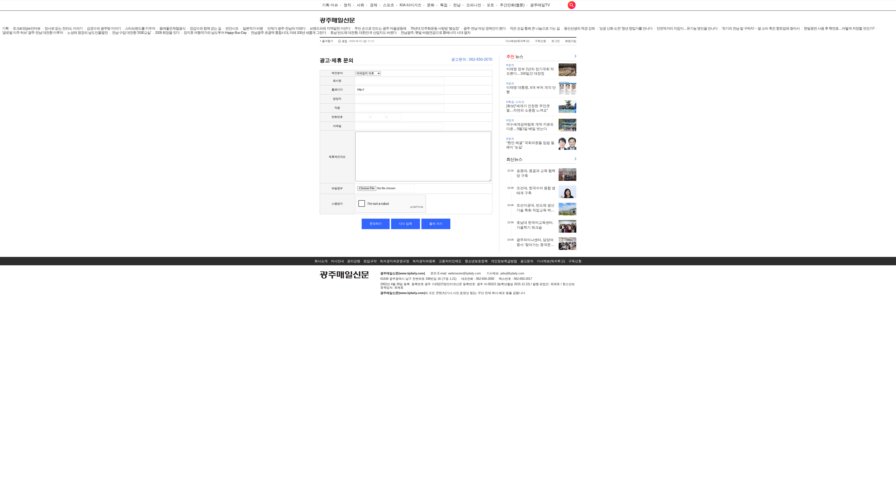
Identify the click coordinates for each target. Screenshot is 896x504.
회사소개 (321, 261)
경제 (373, 5)
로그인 (555, 41)
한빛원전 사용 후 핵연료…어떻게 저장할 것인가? (839, 28)
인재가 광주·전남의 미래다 (286, 28)
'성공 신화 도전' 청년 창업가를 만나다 (625, 28)
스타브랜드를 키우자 (140, 28)
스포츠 (388, 5)
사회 (360, 5)
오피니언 (473, 5)
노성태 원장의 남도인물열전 (87, 33)
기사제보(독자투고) (517, 41)
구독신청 (540, 41)
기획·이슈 (330, 5)
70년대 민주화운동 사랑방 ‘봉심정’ (434, 28)
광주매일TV (540, 5)
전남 (457, 5)
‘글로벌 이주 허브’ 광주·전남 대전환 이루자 (32, 33)
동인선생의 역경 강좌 (579, 28)
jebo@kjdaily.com (512, 273)
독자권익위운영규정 (394, 261)
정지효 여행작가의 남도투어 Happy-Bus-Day (215, 33)
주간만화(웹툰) (512, 5)
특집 (444, 5)
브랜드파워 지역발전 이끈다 (330, 28)
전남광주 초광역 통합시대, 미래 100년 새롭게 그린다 (288, 33)
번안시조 (231, 28)
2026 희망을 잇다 (167, 33)
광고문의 (526, 261)
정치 (347, 5)
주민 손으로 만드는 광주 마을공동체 (380, 28)
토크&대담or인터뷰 (26, 28)
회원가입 (570, 41)
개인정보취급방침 (504, 261)
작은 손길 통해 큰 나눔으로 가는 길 (535, 28)
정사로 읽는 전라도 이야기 (64, 28)
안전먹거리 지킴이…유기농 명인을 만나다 (687, 28)
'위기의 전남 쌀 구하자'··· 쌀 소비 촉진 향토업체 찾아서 (761, 28)
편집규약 (370, 261)
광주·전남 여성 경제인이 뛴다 (484, 28)
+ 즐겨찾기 (326, 41)
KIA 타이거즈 (410, 5)
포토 (490, 5)
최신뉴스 (514, 159)
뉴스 (514, 56)
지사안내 (337, 261)
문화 (430, 5)
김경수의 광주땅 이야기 (104, 28)
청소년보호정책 (476, 261)
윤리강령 (353, 261)
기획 (5, 28)
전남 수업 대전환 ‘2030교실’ (131, 33)
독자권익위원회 (424, 261)
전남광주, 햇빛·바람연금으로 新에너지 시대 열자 (435, 33)
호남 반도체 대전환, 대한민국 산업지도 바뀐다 (363, 33)
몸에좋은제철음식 (172, 28)
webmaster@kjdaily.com (464, 273)
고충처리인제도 (450, 261)
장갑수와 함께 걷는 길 (205, 28)
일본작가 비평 (253, 28)
